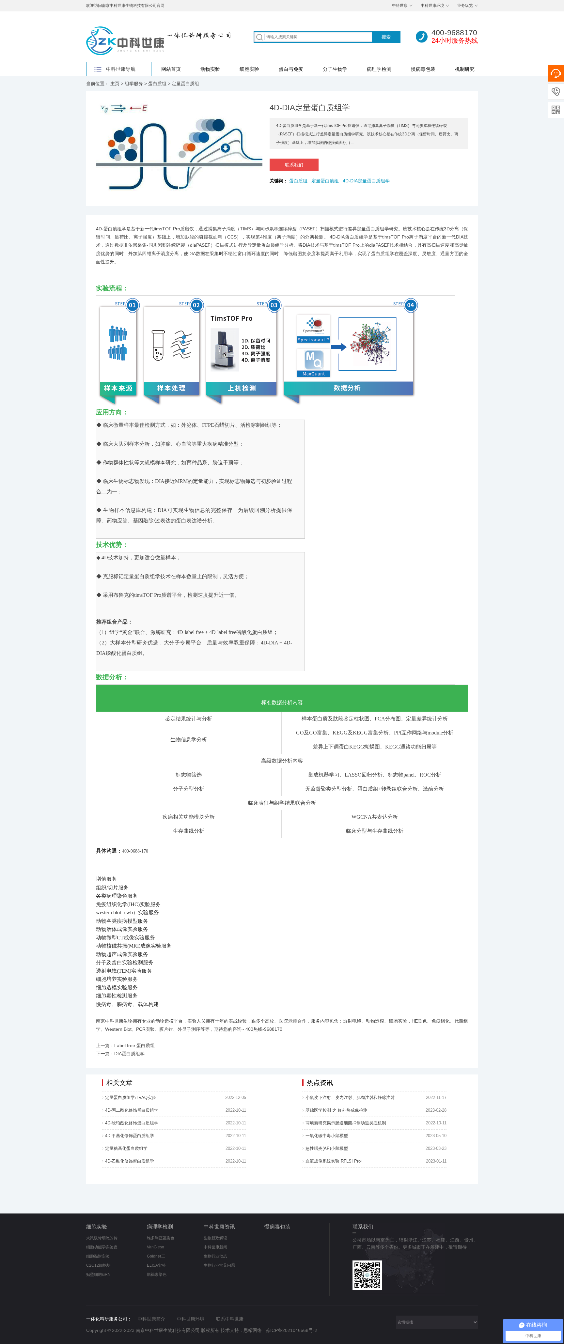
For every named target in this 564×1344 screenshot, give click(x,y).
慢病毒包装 (423, 69)
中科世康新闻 (215, 1247)
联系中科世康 (229, 1318)
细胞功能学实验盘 (102, 1247)
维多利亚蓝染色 (160, 1238)
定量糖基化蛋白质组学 (126, 1148)
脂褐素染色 (156, 1274)
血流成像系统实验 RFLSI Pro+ (334, 1161)
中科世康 (400, 5)
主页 (114, 83)
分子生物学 (335, 69)
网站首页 (171, 69)
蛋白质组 (157, 83)
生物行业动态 (215, 1256)
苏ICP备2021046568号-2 (291, 1330)
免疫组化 (440, 1021)
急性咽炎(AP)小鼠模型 (327, 1148)
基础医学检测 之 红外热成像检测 (337, 1110)
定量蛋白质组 (185, 83)
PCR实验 (145, 1029)
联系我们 (294, 164)
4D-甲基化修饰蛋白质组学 (129, 1135)
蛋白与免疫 (291, 69)
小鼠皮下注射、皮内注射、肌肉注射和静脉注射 (350, 1097)
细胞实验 (249, 69)
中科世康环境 (432, 5)
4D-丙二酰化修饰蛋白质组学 (131, 1110)
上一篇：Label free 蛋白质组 (125, 1045)
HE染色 (419, 1021)
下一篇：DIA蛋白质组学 (120, 1053)
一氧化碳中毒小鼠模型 (327, 1135)
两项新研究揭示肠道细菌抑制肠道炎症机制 (346, 1122)
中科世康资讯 (219, 1226)
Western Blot (118, 1029)
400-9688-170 (135, 851)
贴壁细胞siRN (98, 1274)
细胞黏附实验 (98, 1256)
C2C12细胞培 (98, 1265)
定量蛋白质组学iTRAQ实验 (130, 1097)
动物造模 (375, 1021)
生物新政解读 (215, 1238)
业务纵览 (465, 5)
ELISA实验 (156, 1265)
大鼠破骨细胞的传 (102, 1238)
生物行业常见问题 (219, 1265)
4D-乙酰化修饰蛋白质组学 (129, 1161)
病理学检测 (379, 69)
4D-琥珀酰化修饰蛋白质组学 (131, 1122)
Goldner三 (156, 1256)
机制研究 (465, 69)
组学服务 (134, 83)
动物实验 (210, 69)
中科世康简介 (151, 1318)
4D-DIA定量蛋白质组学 (367, 180)
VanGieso (155, 1247)
